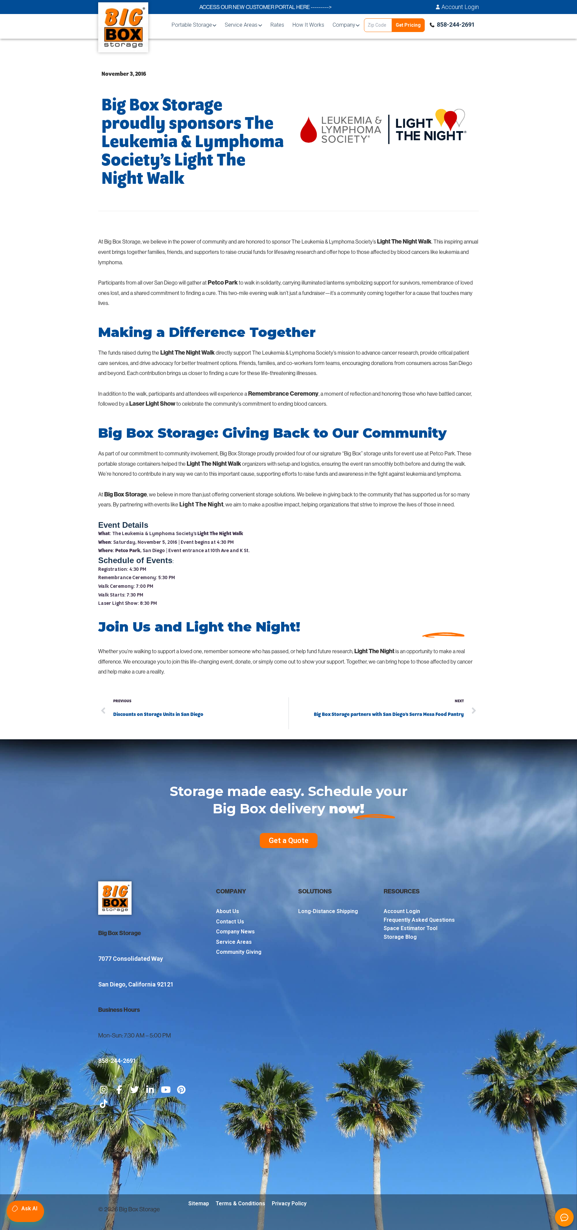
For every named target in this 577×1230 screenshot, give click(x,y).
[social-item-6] (181, 1090)
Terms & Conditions (240, 1203)
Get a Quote (289, 840)
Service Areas (241, 25)
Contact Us (230, 921)
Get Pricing (408, 25)
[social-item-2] (119, 1090)
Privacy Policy (289, 1203)
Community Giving (238, 952)
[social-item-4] (150, 1090)
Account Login (460, 7)
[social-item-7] (103, 1104)
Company (344, 25)
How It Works (308, 25)
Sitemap (198, 1203)
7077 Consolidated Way (130, 958)
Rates (277, 25)
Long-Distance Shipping (328, 911)
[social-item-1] (103, 1090)
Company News (235, 931)
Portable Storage (192, 25)
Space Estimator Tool (410, 928)
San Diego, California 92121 (136, 984)
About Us (227, 911)
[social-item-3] (134, 1090)
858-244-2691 (456, 24)
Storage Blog (400, 937)
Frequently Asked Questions (419, 920)
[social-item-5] (165, 1090)
